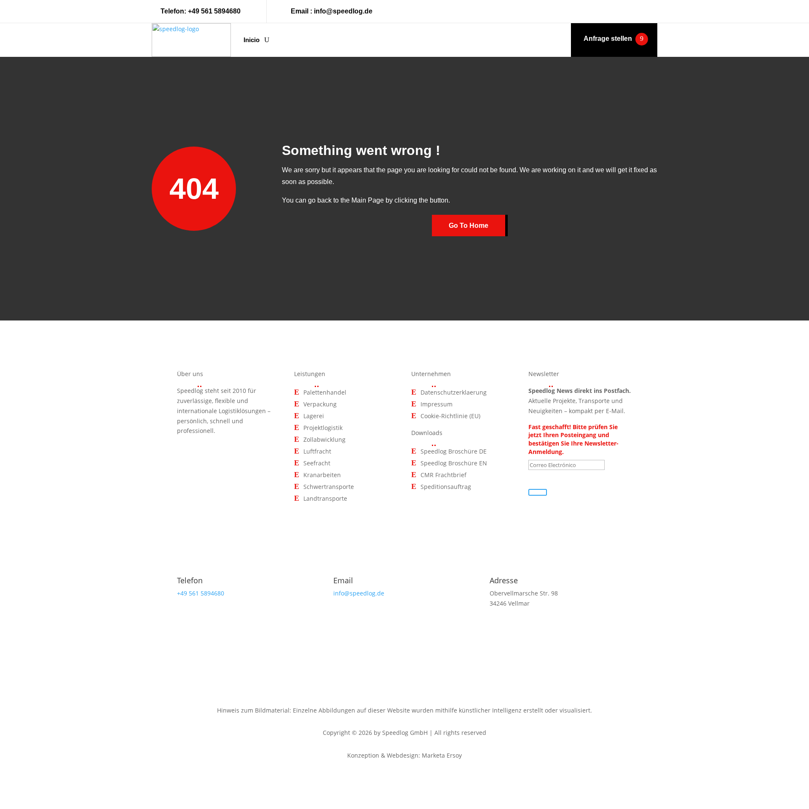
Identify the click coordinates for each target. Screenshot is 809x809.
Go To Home (468, 225)
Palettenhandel (324, 392)
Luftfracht (317, 451)
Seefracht (316, 463)
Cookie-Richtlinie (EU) (450, 416)
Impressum (437, 404)
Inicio (252, 39)
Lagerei (313, 416)
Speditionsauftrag (446, 487)
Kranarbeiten (322, 475)
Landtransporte (325, 498)
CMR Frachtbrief (443, 475)
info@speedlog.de (343, 11)
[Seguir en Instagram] (631, 11)
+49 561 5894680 (214, 11)
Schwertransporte (328, 487)
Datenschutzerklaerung (454, 392)
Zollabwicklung (324, 439)
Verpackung (320, 404)
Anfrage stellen (608, 38)
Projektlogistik (323, 428)
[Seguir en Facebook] (612, 11)
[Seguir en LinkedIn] (650, 11)
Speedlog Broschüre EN (454, 463)
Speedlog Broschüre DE (454, 451)
